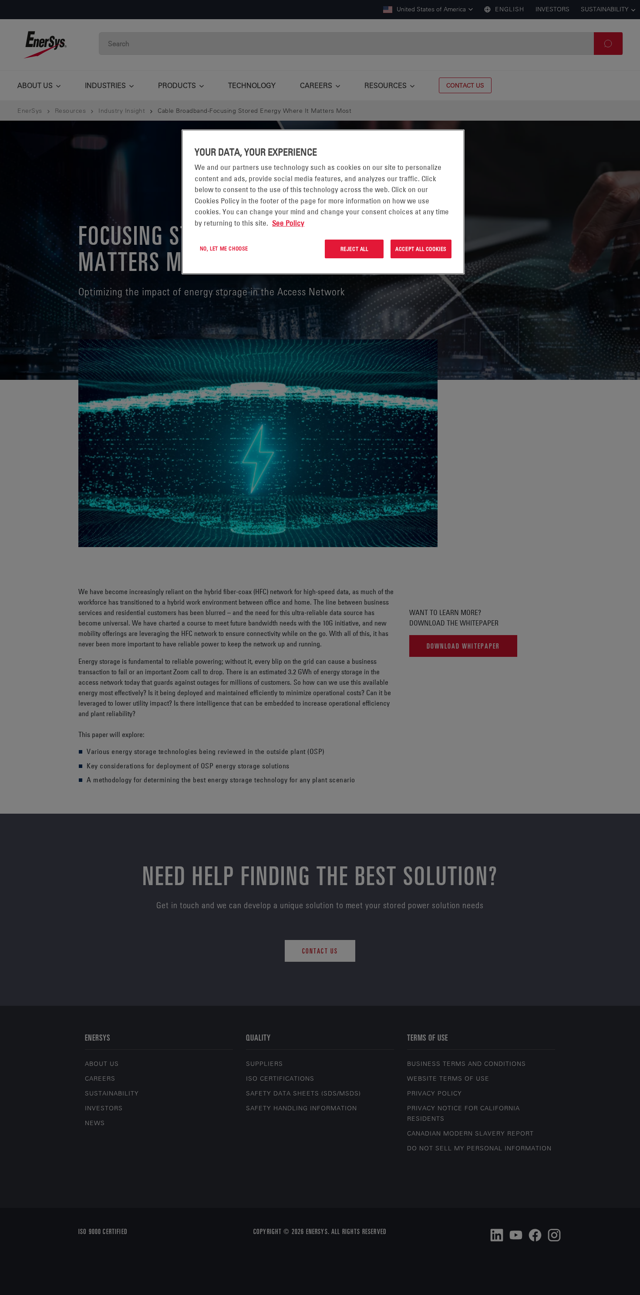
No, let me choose (224, 248)
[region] (323, 201)
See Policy (288, 223)
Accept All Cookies (421, 248)
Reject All (354, 248)
